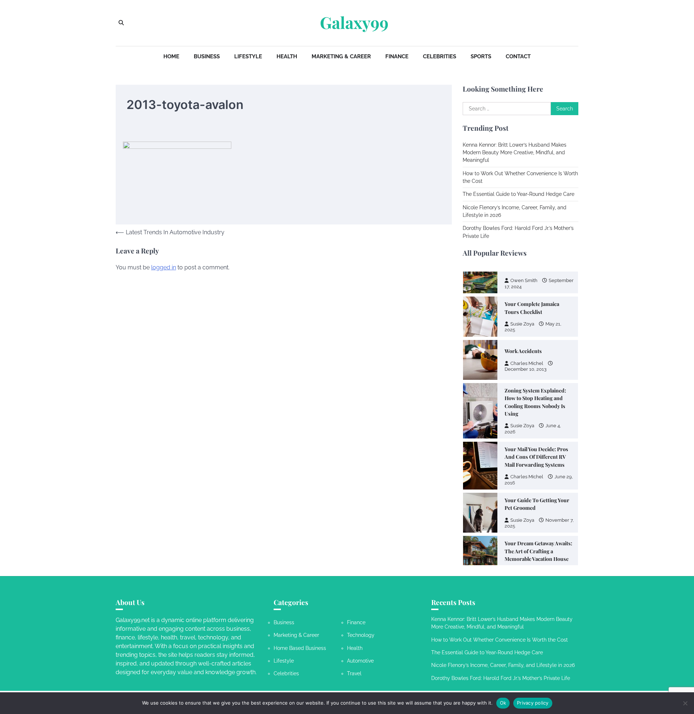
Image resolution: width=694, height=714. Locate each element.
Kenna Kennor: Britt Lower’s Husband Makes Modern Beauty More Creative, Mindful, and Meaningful (514, 152)
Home (171, 56)
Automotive (360, 661)
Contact (518, 56)
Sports (481, 56)
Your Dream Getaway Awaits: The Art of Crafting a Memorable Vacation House (538, 498)
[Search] (121, 22)
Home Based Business (300, 648)
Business (207, 56)
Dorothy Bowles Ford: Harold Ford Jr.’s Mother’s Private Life (500, 678)
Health (287, 56)
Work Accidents (523, 297)
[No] (685, 703)
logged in (163, 267)
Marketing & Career (341, 56)
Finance (396, 56)
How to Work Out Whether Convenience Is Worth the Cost (499, 640)
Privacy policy (533, 703)
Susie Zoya (522, 372)
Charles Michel (526, 310)
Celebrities (439, 56)
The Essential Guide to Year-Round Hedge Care (518, 194)
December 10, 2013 (526, 316)
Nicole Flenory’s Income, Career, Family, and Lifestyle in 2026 (503, 665)
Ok (503, 703)
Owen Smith (523, 518)
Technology (360, 635)
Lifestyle (248, 56)
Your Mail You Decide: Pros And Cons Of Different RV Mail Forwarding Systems (536, 403)
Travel (354, 673)
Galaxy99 (354, 22)
